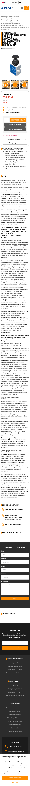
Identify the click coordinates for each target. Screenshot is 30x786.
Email (3, 566)
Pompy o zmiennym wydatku (15, 708)
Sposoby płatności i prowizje (15, 673)
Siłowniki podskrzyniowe (15, 718)
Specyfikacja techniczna (14, 509)
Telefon (3, 574)
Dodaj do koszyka (18, 120)
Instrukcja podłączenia (13, 524)
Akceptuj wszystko (15, 778)
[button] (22, 7)
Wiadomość (5, 581)
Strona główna (6, 17)
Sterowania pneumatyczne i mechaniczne (10, 19)
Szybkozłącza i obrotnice (15, 721)
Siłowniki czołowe (15, 714)
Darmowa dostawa (14, 139)
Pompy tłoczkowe (15, 711)
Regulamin (15, 663)
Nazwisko (4, 558)
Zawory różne (15, 728)
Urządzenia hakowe (15, 724)
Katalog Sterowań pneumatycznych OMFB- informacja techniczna (14, 517)
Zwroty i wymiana (14, 143)
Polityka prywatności (13, 773)
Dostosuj (15, 782)
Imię (2, 551)
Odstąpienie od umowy (15, 669)
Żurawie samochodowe (15, 731)
